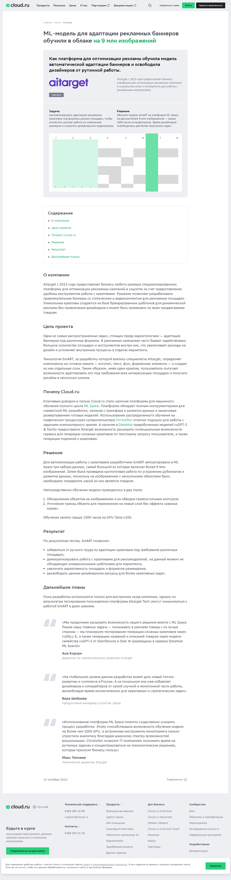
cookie (86, 864)
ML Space (91, 406)
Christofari (124, 420)
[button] (150, 5)
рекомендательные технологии (110, 864)
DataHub (126, 425)
